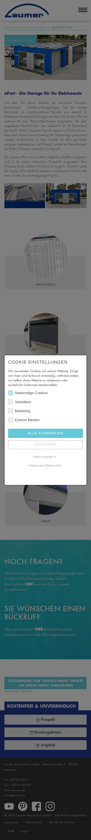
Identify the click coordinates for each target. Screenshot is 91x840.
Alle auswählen (45, 433)
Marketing (22, 411)
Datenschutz (54, 465)
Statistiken (23, 402)
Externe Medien (27, 420)
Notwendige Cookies (31, 393)
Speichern (45, 444)
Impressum (36, 465)
